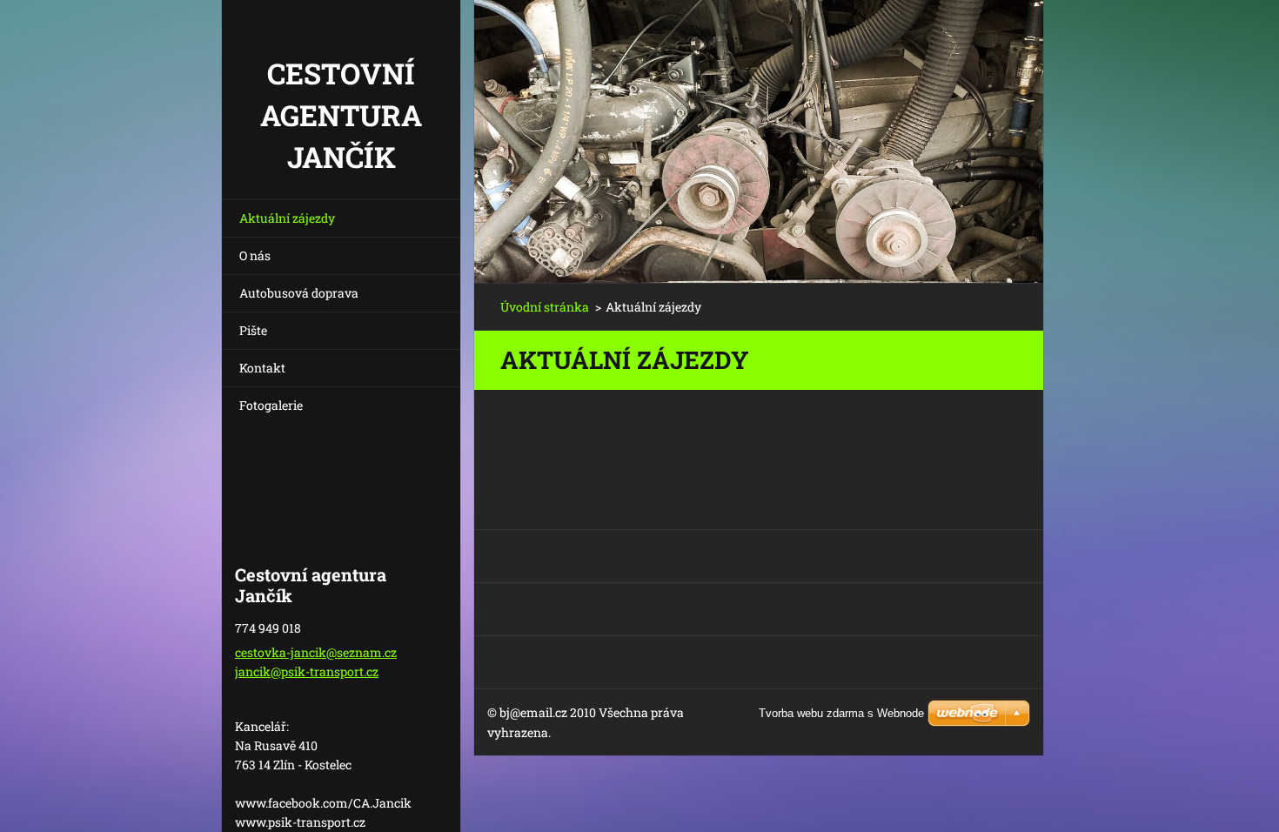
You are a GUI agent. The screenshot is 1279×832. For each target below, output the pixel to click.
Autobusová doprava (298, 293)
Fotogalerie (271, 405)
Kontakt (262, 367)
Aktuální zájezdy (287, 218)
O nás (255, 255)
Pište (253, 330)
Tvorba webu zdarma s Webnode (841, 713)
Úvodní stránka (544, 307)
